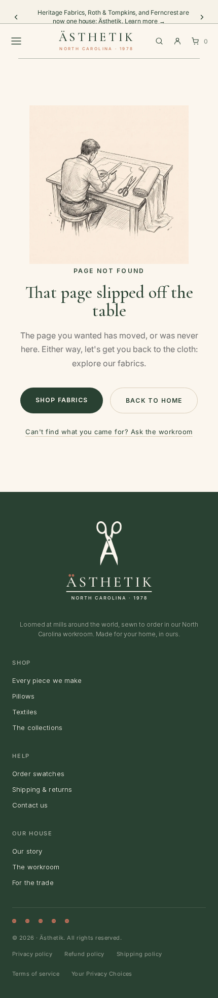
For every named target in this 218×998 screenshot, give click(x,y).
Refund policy (84, 953)
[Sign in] (177, 41)
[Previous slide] (16, 17)
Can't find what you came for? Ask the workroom (109, 432)
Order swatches (38, 774)
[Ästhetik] (109, 560)
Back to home (154, 400)
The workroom (36, 867)
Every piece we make (47, 680)
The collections (37, 727)
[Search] (159, 41)
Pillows (23, 696)
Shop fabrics (61, 400)
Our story (27, 851)
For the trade (33, 882)
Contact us (30, 805)
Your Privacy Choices (101, 973)
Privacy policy (32, 953)
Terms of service (35, 973)
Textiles (24, 712)
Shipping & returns (42, 789)
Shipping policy (139, 953)
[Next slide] (202, 17)
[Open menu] (16, 41)
